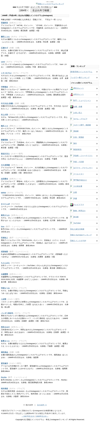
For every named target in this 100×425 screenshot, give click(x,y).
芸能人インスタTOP (78, 241)
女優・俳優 (77, 107)
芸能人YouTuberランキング (81, 235)
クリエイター (78, 174)
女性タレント (78, 94)
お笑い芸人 (77, 113)
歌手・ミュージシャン (82, 100)
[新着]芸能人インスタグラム (81, 72)
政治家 (76, 217)
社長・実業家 (78, 137)
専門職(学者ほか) (80, 180)
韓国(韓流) (77, 149)
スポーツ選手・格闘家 (82, 125)
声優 (75, 198)
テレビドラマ (78, 205)
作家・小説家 (78, 162)
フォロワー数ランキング (80, 78)
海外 (75, 143)
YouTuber (77, 223)
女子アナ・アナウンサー (83, 168)
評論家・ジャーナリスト (83, 156)
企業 (75, 192)
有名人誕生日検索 (77, 229)
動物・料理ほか (79, 211)
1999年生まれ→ (42, 416)
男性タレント (78, 88)
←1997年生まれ (28, 416)
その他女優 (77, 186)
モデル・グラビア (80, 119)
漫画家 (76, 131)
